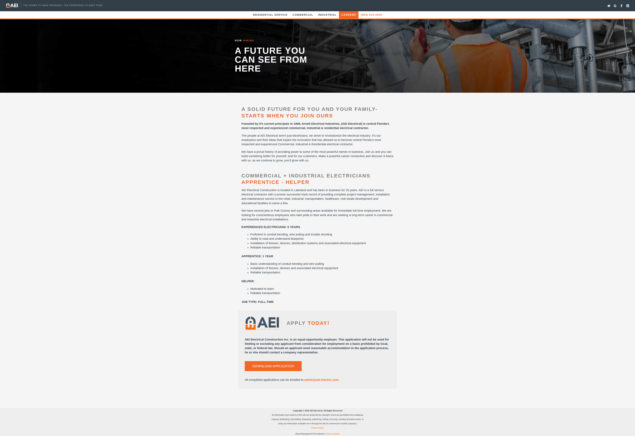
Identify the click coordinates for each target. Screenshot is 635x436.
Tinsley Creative (332, 434)
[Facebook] (621, 5)
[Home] (608, 5)
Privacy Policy (317, 428)
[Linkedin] (627, 5)
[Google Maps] (615, 5)
